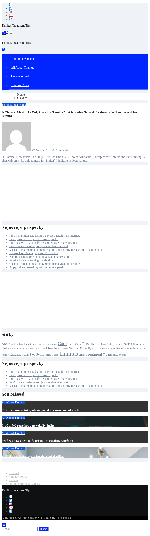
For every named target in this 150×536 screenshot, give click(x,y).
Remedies (130, 348)
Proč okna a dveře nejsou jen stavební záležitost (38, 246)
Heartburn (138, 344)
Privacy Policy (18, 476)
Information (20, 348)
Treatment (94, 354)
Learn (37, 348)
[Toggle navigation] (4, 35)
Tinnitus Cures (20, 85)
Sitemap (14, 480)
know (31, 348)
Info (11, 348)
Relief (120, 348)
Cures (70, 344)
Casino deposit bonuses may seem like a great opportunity (45, 263)
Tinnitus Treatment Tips (16, 25)
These (55, 354)
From (117, 344)
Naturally (85, 348)
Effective (94, 344)
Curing (78, 344)
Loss (42, 348)
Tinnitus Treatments (23, 58)
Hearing (126, 344)
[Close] (4, 525)
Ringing (15, 354)
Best (26, 344)
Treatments (110, 354)
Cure (62, 343)
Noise (95, 348)
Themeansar (63, 517)
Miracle (51, 348)
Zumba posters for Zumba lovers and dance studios (40, 256)
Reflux (111, 348)
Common (52, 344)
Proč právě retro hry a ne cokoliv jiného (33, 239)
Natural (73, 348)
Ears (85, 344)
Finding (110, 344)
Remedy (141, 348)
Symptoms (43, 354)
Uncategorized (20, 76)
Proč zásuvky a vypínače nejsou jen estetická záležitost (43, 242)
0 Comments (60, 150)
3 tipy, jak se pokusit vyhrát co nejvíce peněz (36, 267)
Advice (20, 344)
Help (5, 348)
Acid (13, 344)
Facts (103, 344)
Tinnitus (68, 353)
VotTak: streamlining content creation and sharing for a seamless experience (55, 249)
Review (5, 354)
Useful (122, 354)
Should (25, 355)
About (6, 344)
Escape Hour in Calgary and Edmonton (33, 253)
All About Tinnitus (22, 67)
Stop (32, 354)
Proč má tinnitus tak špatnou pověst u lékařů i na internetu (44, 235)
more (60, 349)
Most (65, 348)
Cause (33, 344)
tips (82, 354)
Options (103, 348)
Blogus (47, 517)
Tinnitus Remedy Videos (24, 483)
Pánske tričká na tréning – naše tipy (31, 260)
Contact (14, 473)
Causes (42, 344)
